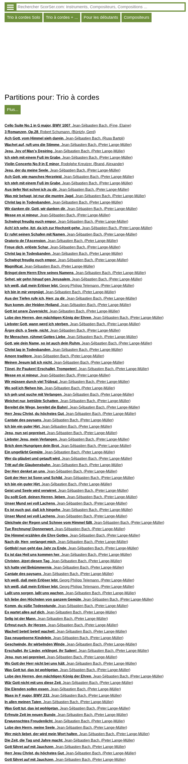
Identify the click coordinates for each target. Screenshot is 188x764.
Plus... (12, 109)
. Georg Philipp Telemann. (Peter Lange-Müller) (69, 286)
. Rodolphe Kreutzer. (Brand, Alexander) (64, 164)
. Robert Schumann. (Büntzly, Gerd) (50, 132)
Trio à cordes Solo (23, 17)
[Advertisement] (95, 59)
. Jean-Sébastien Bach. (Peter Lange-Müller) (68, 145)
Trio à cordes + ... (62, 17)
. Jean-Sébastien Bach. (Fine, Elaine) (68, 125)
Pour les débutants (101, 17)
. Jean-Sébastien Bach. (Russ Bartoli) (64, 138)
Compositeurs (136, 17)
